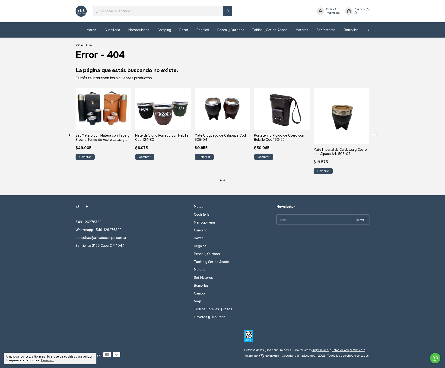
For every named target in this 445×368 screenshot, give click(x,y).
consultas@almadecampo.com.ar (101, 238)
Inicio (79, 45)
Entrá (330, 9)
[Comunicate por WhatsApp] (435, 358)
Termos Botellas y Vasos (213, 309)
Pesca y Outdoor (230, 30)
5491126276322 (88, 222)
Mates (91, 30)
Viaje (198, 301)
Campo (199, 293)
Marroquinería (138, 30)
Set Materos (326, 30)
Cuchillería (112, 30)
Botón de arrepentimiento (348, 350)
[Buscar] (227, 11)
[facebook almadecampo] (87, 207)
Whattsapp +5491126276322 (98, 230)
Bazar (183, 30)
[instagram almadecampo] (77, 207)
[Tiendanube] (262, 357)
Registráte (333, 13)
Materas (302, 30)
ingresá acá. (320, 350)
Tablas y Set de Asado (269, 30)
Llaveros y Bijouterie (210, 317)
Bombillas (351, 30)
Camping (164, 30)
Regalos (203, 30)
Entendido (47, 360)
